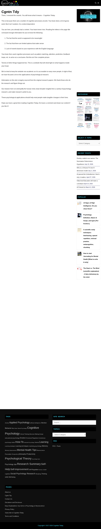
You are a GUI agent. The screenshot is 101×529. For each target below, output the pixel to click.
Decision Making (34, 434)
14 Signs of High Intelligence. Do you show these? (90, 206)
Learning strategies (10, 446)
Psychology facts (36, 459)
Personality (8, 454)
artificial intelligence (35, 423)
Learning (43, 442)
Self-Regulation (34, 469)
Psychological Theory (18, 458)
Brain (16, 428)
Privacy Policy (9, 509)
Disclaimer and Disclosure (13, 502)
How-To (19, 442)
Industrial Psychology (29, 442)
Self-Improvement (19, 469)
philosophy (22, 454)
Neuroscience (41, 450)
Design (41, 434)
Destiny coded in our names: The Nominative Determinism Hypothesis (87, 161)
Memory (45, 446)
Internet (37, 442)
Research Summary (29, 463)
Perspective (15, 454)
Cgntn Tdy (8, 495)
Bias (13, 428)
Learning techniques (22, 446)
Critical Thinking (24, 434)
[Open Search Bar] (95, 3)
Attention (44, 423)
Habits (13, 442)
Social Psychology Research (22, 474)
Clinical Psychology (22, 428)
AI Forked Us (81, 187)
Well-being (12, 477)
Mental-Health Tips (26, 450)
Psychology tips (11, 464)
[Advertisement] (88, 56)
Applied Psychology (19, 422)
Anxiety (7, 423)
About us (8, 492)
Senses (41, 469)
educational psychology (12, 438)
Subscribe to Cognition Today (14, 513)
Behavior (8, 428)
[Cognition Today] (10, 3)
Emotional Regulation (32, 438)
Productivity (31, 454)
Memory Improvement (11, 450)
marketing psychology (35, 446)
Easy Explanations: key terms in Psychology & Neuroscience (24, 506)
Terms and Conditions (12, 516)
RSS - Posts (56, 446)
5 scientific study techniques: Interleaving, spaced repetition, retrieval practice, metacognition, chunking (90, 238)
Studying (38, 474)
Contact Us (8, 499)
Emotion (23, 438)
